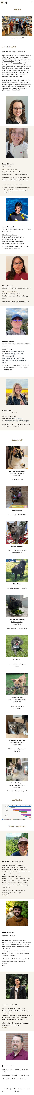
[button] (2, 2)
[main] (17, 9)
